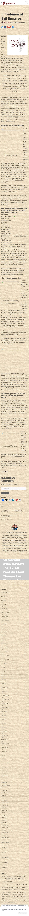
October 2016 (4, 771)
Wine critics (4, 845)
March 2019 (4, 683)
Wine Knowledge (5, 850)
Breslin (3, 120)
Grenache (9, 884)
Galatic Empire (13, 540)
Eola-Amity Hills (19, 538)
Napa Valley (4, 817)
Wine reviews (4, 862)
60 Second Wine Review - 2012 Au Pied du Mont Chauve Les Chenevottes (13, 570)
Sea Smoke (15, 253)
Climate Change (5, 802)
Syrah (3, 899)
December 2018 (5, 695)
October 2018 (4, 703)
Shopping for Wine (5, 830)
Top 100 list (9, 169)
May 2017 (3, 755)
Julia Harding (7, 887)
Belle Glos (6, 253)
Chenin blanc (15, 882)
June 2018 (3, 719)
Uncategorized (4, 832)
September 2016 (5, 775)
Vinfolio (17, 550)
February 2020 (4, 648)
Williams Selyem (19, 456)
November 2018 (5, 699)
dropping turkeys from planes (12, 384)
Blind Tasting (4, 790)
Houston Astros (5, 542)
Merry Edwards (9, 545)
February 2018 (4, 735)
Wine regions (4, 860)
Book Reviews (4, 792)
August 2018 (4, 711)
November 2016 (5, 767)
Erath (25, 538)
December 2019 (5, 655)
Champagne (4, 800)
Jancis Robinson (21, 885)
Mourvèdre (3, 889)
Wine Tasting (4, 865)
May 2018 (3, 723)
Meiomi (18, 377)
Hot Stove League (14, 244)
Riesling (6, 894)
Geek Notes (4, 810)
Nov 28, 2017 (19, 533)
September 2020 (5, 620)
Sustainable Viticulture (19, 896)
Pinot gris (14, 892)
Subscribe (5, 493)
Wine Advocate (10, 900)
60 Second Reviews (6, 785)
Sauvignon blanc (17, 894)
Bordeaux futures (9, 876)
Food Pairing (4, 807)
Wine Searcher (4, 902)
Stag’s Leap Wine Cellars (8, 896)
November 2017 (5, 747)
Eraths (3, 375)
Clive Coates (20, 882)
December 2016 (5, 763)
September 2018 (5, 707)
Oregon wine (4, 822)
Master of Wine (19, 887)
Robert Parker (4, 827)
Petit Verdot (8, 892)
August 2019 (4, 663)
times (20, 169)
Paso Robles (21, 889)
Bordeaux (3, 795)
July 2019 (3, 667)
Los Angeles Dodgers (21, 543)
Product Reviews (5, 825)
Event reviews (4, 805)
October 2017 (4, 751)
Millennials (17, 22)
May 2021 (3, 604)
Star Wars (12, 550)
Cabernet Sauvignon (14, 879)
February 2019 (4, 687)
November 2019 (5, 659)
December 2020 (5, 612)
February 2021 (4, 608)
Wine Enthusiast (17, 900)
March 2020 (4, 644)
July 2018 (3, 715)
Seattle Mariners (21, 548)
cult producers (16, 178)
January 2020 (4, 652)
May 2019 (3, 675)
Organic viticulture (14, 889)
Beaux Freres (15, 454)
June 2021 (3, 600)
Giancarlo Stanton (21, 540)
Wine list (3, 855)
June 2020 (3, 632)
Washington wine (5, 837)
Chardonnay (8, 882)
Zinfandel (17, 902)
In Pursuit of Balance (9, 112)
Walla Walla (15, 899)
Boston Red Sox (14, 537)
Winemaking (4, 867)
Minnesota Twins (18, 545)
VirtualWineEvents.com (6, 835)
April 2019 (3, 679)
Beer (2, 787)
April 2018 (3, 727)
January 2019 (4, 691)
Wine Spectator (8, 552)
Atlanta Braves (13, 535)
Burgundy (3, 797)
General (12, 22)
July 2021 (3, 596)
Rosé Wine (11, 894)
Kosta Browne (12, 543)
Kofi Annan (5, 543)
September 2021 (5, 592)
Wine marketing (22, 22)
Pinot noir (9, 547)
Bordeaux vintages (16, 876)
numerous (15, 169)
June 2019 (3, 671)
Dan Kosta (13, 538)
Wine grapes (4, 847)
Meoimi (4, 545)
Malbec (12, 887)
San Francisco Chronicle (18, 547)
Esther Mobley (6, 540)
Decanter (5, 884)
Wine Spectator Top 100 (18, 552)
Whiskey (3, 840)
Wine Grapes (24, 900)
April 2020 (3, 640)
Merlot (25, 887)
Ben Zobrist (7, 537)
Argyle (3, 456)
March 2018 (4, 731)
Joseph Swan (24, 542)
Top (14, 582)
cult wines (7, 538)
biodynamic (4, 876)
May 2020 (3, 636)
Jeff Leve (3, 887)
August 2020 (4, 624)
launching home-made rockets (10, 386)
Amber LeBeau (7, 22)
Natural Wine (4, 820)
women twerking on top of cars (17, 382)
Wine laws (3, 852)
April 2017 (3, 759)
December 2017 (5, 743)
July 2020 (3, 628)
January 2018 (4, 739)
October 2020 (4, 616)
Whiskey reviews (5, 842)
